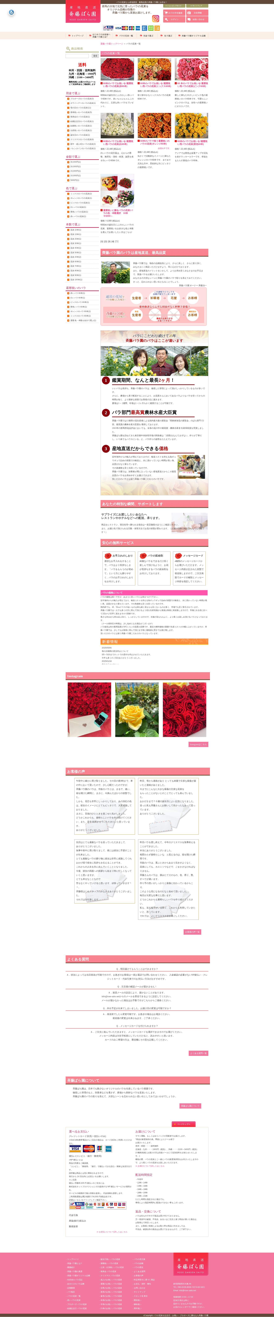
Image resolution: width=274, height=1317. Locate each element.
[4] (112, 241)
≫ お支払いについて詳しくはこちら (112, 1232)
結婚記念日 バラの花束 (77, 1308)
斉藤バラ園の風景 (74, 1271)
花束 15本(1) (75, 234)
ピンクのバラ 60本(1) (79, 302)
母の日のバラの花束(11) (80, 108)
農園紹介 (71, 1267)
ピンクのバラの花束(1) (80, 203)
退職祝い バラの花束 (109, 1263)
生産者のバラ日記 (74, 1280)
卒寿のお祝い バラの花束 (111, 1304)
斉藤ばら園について (190, 1106)
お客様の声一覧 (192, 932)
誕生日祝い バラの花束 (110, 1259)
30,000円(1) (75, 162)
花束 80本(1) (75, 271)
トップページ (73, 1259)
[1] (102, 241)
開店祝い (137, 1300)
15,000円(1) (75, 171)
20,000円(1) (75, 166)
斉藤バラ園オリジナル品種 (78, 1275)
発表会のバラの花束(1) (80, 117)
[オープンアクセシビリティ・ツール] (11, 12)
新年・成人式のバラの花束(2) (83, 144)
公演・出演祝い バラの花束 (112, 1267)
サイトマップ (139, 1292)
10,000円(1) (75, 176)
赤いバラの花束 (74, 1300)
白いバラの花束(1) (78, 207)
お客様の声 (138, 1275)
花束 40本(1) (75, 248)
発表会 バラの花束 (108, 1271)
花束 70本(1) (75, 266)
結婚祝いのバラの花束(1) (81, 126)
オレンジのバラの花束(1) (81, 198)
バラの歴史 (138, 1267)
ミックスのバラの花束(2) (81, 194)
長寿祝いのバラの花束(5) (81, 112)
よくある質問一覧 (198, 1053)
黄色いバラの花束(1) (79, 212)
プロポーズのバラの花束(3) (82, 99)
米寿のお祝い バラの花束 (111, 1300)
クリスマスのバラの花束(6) (82, 139)
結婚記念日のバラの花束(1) (82, 121)
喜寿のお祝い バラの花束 (111, 1292)
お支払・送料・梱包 (142, 1284)
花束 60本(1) (75, 261)
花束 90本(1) (75, 275)
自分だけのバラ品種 (75, 1284)
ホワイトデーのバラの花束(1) (83, 103)
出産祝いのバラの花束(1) (81, 130)
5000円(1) (74, 180)
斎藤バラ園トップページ (112, 44)
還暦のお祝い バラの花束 (111, 1284)
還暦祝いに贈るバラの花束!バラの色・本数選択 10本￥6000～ (118, 213)
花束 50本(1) (75, 252)
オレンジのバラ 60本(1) (80, 311)
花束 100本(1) (76, 280)
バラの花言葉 (139, 1259)
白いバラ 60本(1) (77, 298)
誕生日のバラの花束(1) (80, 135)
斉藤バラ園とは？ (74, 1263)
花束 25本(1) (75, 239)
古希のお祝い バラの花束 (111, 1288)
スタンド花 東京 (141, 1296)
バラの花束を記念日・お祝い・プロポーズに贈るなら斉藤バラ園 (180, 1315)
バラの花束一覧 (74, 1296)
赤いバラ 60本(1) (77, 293)
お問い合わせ (139, 1288)
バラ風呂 (71, 1292)
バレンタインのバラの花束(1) (83, 148)
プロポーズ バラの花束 (77, 1304)
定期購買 (71, 1288)
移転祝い (137, 1304)
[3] (109, 241)
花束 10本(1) (75, 230)
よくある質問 (139, 1271)
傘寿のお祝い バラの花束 (111, 1296)
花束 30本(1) (75, 243)
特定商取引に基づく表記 (144, 1280)
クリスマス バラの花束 (110, 1275)
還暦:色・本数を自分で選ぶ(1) (83, 320)
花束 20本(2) (75, 257)
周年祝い (137, 1308)
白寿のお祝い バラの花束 (111, 1308)
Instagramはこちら (198, 744)
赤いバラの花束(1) (78, 216)
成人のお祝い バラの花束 (111, 1280)
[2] (105, 241)
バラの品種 (138, 1263)
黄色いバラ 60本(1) (78, 307)
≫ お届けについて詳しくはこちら (149, 1166)
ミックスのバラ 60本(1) (80, 316)
